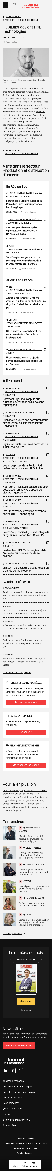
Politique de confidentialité (26, 1148)
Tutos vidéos (9, 1125)
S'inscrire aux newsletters (16, 1120)
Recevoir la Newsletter (19, 1045)
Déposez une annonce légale (17, 1087)
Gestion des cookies (26, 1153)
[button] (16, 1165)
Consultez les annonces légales (19, 1092)
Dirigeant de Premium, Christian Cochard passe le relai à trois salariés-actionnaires (23, 803)
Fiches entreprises (12, 1098)
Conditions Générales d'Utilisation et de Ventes (26, 1144)
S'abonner (8, 1114)
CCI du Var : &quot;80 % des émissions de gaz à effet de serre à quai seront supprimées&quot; (25, 797)
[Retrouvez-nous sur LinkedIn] (5, 1070)
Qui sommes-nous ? (13, 1109)
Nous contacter (11, 1103)
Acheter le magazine (13, 1081)
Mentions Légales (26, 1139)
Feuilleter (26, 1010)
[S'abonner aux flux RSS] (20, 1070)
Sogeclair (17, 810)
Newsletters (14, 7)
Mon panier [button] (34, 1166)
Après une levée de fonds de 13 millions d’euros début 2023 (24, 115)
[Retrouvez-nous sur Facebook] (13, 1070)
